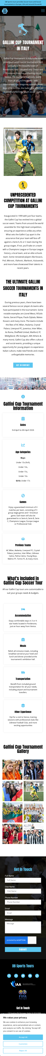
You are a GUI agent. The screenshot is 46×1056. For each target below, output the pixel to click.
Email (7, 909)
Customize (23, 1044)
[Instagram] (16, 976)
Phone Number (11, 898)
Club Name (9, 887)
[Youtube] (30, 976)
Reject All (23, 1051)
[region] (23, 1035)
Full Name (9, 876)
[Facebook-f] (9, 976)
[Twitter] (23, 976)
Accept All (23, 1037)
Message (9, 920)
